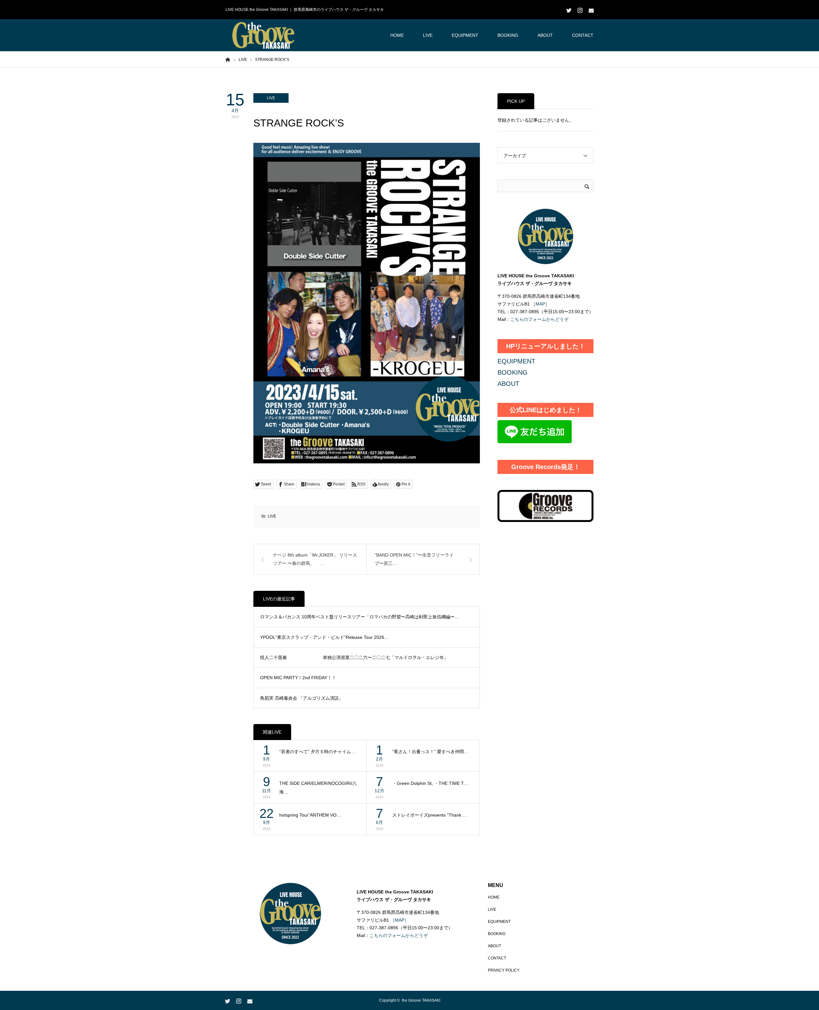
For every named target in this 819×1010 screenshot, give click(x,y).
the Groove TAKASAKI (421, 1000)
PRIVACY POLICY (504, 970)
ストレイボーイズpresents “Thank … (429, 815)
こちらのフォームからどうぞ (539, 319)
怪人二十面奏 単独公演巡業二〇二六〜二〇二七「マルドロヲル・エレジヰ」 (354, 657)
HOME (397, 35)
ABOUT (545, 35)
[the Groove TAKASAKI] (264, 35)
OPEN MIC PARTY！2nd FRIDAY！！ (298, 677)
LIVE (428, 35)
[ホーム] (228, 59)
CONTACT (582, 35)
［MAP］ (540, 303)
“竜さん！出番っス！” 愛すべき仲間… (430, 751)
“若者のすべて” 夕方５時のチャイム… (317, 751)
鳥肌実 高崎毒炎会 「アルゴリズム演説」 (301, 698)
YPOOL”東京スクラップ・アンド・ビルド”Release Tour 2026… (324, 637)
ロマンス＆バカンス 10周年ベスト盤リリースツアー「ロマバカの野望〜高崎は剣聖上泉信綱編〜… (359, 616)
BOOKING (507, 35)
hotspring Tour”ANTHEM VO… (310, 815)
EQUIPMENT (465, 35)
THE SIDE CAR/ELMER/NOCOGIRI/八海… (318, 787)
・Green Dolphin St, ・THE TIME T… (430, 783)
